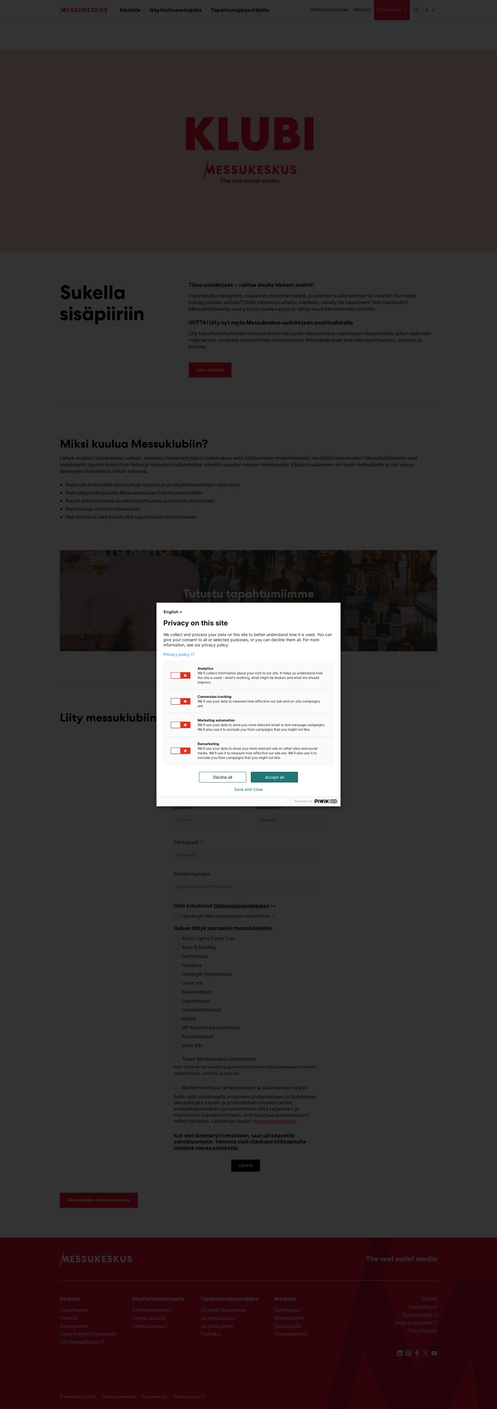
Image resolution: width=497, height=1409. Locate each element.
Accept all (274, 777)
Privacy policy (176, 654)
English (171, 611)
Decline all (222, 777)
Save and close (248, 789)
